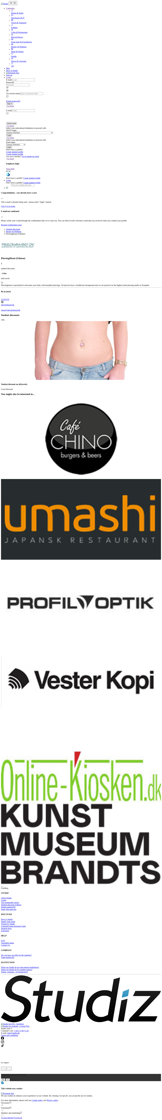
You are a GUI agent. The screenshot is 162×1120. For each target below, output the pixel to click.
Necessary (5, 1103)
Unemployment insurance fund (13, 926)
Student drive (6, 928)
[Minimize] (3, 1069)
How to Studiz (12, 71)
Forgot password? (13, 101)
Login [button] (8, 77)
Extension (5, 931)
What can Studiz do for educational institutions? (20, 967)
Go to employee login (30, 156)
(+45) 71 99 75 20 (21, 1031)
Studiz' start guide (8, 922)
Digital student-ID (8, 907)
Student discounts (13, 229)
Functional (5, 1108)
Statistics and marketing (10, 1113)
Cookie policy (37, 1100)
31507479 (5, 299)
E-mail (8, 80)
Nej (3, 1080)
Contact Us (5, 945)
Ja (8, 1080)
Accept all (18, 1118)
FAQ (3, 941)
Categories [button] (10, 8)
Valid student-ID (7, 957)
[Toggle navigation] (13, 3)
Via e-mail (10, 169)
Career (3, 900)
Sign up (9, 75)
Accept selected (7, 1118)
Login (8, 180)
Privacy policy (52, 1100)
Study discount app (8, 909)
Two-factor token (13, 93)
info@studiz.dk (13, 1033)
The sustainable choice (10, 902)
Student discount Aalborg (11, 905)
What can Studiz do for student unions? (16, 970)
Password (10, 82)
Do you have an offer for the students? (16, 955)
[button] (9, 103)
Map (8, 68)
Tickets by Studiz (8, 924)
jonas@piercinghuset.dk (10, 310)
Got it (3, 206)
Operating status (7, 943)
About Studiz (6, 898)
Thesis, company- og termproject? (14, 972)
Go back (10, 106)
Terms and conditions (9, 1035)
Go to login (10, 206)
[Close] (2, 198)
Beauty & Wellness (13, 231)
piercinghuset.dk (7, 305)
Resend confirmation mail (11, 225)
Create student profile (14, 152)
